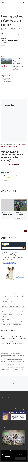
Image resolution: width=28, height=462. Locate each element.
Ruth (23, 316)
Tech (22, 321)
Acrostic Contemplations (16, 293)
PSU (3, 316)
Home (2, 8)
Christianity (23, 299)
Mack (23, 311)
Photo (10, 314)
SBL (3, 319)
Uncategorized (17, 324)
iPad (8, 311)
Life (6, 8)
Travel (3, 324)
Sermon (14, 319)
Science (8, 319)
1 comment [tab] (14, 165)
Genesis (9, 309)
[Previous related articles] (21, 195)
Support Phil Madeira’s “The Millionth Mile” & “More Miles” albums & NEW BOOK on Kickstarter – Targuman (14, 363)
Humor (3, 311)
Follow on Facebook (7, 398)
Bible (21, 296)
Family (3, 309)
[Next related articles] (25, 195)
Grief (15, 309)
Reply (6, 180)
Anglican (4, 296)
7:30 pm (13, 174)
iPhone (14, 311)
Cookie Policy (7, 456)
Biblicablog (5, 299)
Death (16, 304)
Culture (11, 304)
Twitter (9, 324)
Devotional (5, 306)
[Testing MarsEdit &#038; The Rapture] (6, 61)
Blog (11, 299)
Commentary (18, 301)
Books (15, 299)
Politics (22, 314)
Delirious (6, 172)
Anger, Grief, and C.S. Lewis (15, 359)
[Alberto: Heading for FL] (19, 65)
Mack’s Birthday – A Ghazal (17, 367)
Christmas (4, 301)
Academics (5, 293)
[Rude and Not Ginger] (7, 79)
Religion (8, 316)
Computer (4, 304)
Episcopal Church (14, 306)
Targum (17, 321)
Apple (10, 296)
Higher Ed (21, 309)
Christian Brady (6, 28)
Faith (22, 306)
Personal (4, 314)
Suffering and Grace (7, 321)
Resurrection (16, 316)
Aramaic (16, 296)
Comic (11, 301)
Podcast (16, 314)
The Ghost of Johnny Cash (14, 364)
